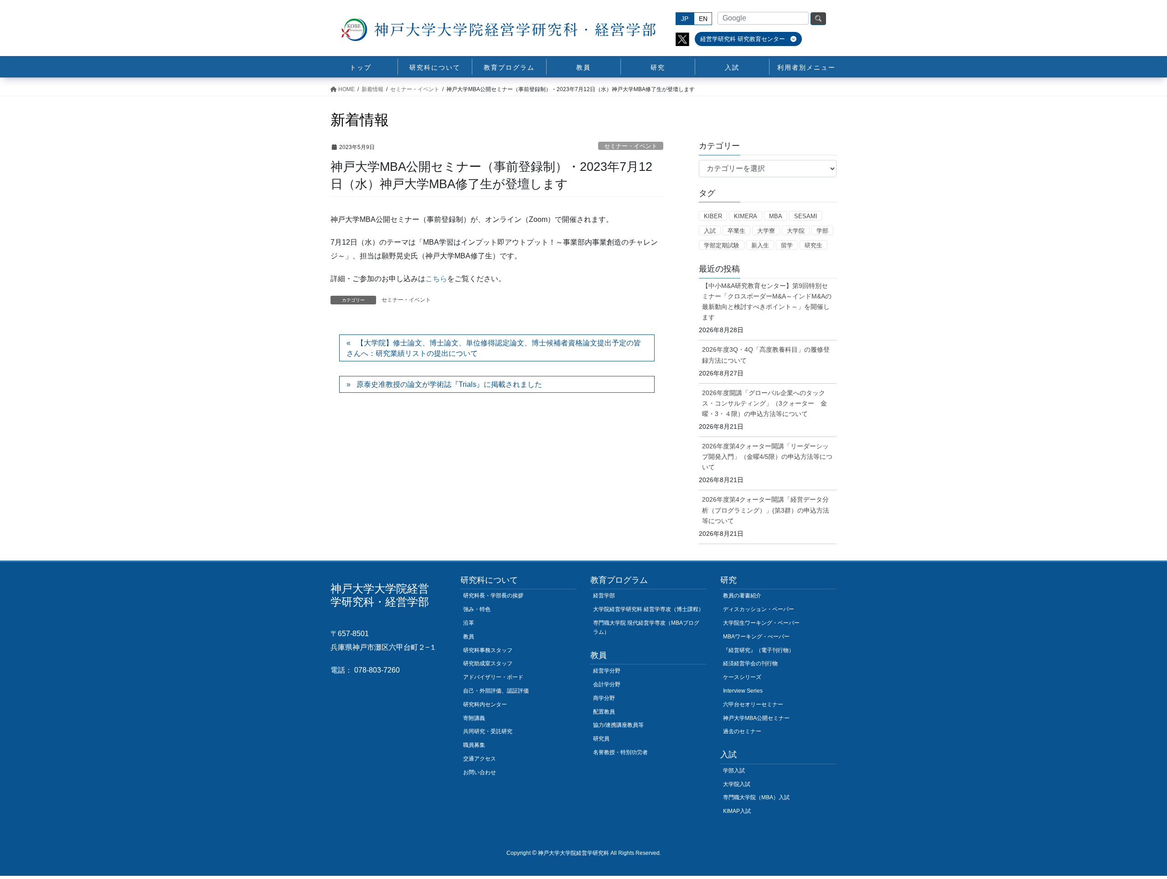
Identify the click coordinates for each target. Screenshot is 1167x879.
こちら (436, 279)
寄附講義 (474, 718)
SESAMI (805, 216)
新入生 (760, 245)
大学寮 (766, 230)
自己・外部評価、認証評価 (496, 691)
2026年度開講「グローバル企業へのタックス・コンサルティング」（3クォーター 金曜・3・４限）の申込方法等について (764, 403)
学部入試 (734, 770)
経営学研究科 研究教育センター (743, 39)
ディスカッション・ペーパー (758, 609)
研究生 (813, 245)
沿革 (468, 623)
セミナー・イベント (630, 146)
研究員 (601, 738)
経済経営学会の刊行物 (750, 663)
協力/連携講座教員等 (618, 725)
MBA (775, 216)
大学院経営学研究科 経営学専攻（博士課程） (648, 609)
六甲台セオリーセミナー (753, 704)
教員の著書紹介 (742, 595)
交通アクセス (479, 759)
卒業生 (736, 230)
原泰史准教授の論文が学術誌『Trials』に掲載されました (449, 384)
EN (703, 18)
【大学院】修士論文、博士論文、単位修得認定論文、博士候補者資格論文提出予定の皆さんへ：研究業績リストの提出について (493, 348)
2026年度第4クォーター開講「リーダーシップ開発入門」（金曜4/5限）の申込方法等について (767, 456)
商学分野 (604, 698)
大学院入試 (736, 784)
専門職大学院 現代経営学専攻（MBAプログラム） (646, 627)
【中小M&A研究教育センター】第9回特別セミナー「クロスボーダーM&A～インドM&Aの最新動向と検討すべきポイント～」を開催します (766, 301)
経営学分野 (606, 671)
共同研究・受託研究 (487, 731)
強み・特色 (477, 609)
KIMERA (745, 216)
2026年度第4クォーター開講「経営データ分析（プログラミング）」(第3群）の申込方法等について (765, 510)
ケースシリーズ (742, 677)
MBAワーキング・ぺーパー (756, 636)
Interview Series (743, 691)
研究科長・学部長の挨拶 (493, 595)
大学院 (796, 230)
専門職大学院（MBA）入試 (756, 797)
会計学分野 (606, 684)
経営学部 (604, 595)
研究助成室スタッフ (487, 663)
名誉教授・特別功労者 (620, 752)
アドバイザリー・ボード (493, 677)
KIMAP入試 (737, 811)
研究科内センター (485, 704)
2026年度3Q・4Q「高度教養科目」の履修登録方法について (766, 355)
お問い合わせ (479, 772)
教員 (468, 636)
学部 (822, 230)
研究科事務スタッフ (487, 650)
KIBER (713, 216)
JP (684, 18)
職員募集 (474, 745)
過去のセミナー (742, 731)
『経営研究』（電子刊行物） (758, 650)
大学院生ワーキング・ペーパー (761, 623)
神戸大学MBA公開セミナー (756, 718)
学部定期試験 (721, 245)
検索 (818, 18)
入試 (710, 230)
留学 (787, 245)
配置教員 (604, 712)
